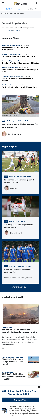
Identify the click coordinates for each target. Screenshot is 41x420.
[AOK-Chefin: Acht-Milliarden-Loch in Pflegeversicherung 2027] (33, 374)
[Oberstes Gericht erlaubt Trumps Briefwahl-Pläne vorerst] (33, 359)
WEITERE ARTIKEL (19, 287)
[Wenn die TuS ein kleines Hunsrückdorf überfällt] (20, 251)
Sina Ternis (18, 278)
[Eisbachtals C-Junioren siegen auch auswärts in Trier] (20, 161)
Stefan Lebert (9, 278)
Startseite (4, 13)
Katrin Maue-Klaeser (15, 134)
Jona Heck (13, 188)
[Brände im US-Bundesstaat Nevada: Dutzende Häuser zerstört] (21, 313)
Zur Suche (16, 30)
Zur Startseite (7, 30)
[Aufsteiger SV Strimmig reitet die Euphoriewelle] (20, 206)
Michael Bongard (16, 233)
